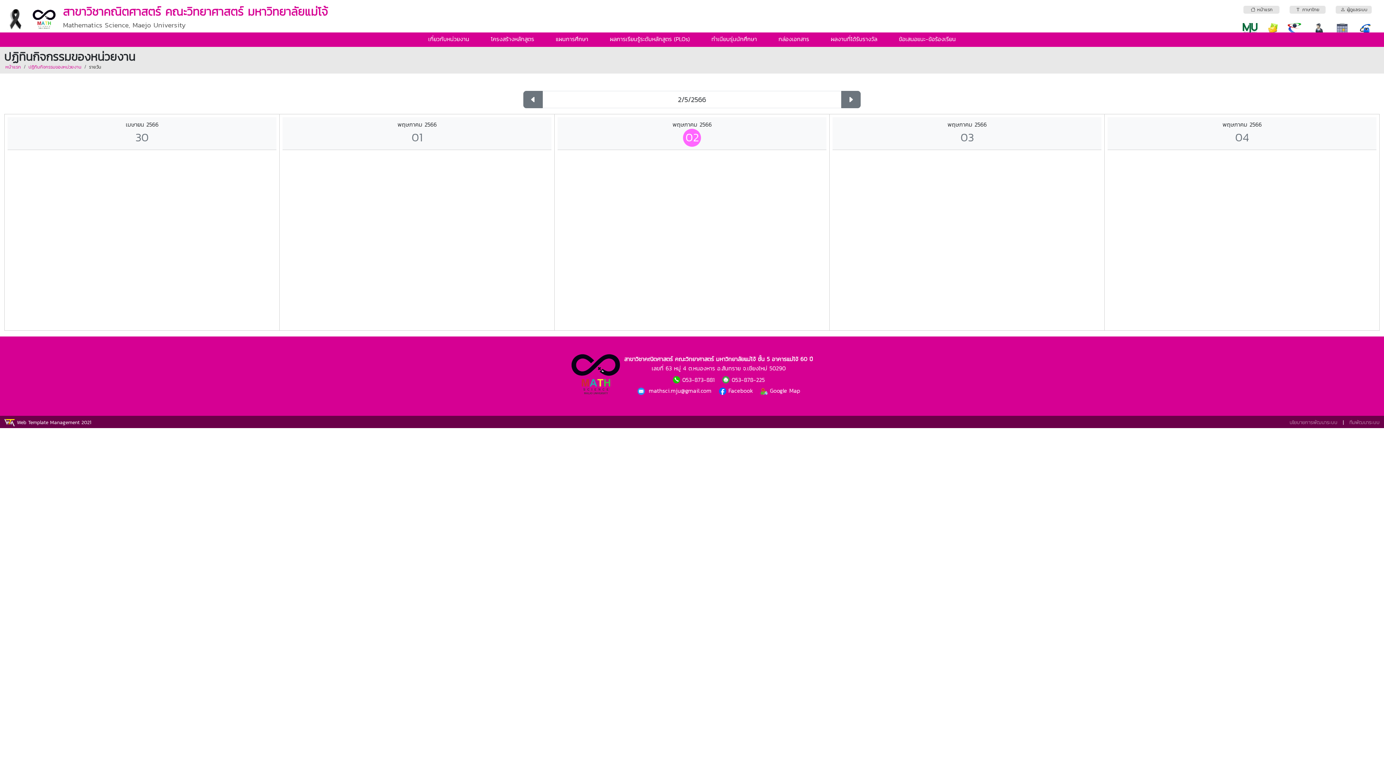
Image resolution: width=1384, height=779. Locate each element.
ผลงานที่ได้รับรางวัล (854, 39)
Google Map (784, 390)
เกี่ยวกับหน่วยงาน (448, 39)
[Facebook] (642, 390)
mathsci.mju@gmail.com (681, 390)
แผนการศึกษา (572, 39)
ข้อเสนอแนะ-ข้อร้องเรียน (927, 39)
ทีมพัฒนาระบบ (1364, 422)
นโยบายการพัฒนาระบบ (1314, 422)
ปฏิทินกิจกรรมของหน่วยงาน (54, 66)
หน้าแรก (13, 66)
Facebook (740, 390)
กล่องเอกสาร (793, 39)
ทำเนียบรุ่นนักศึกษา (734, 39)
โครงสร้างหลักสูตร (512, 39)
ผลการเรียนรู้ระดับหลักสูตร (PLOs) (650, 39)
